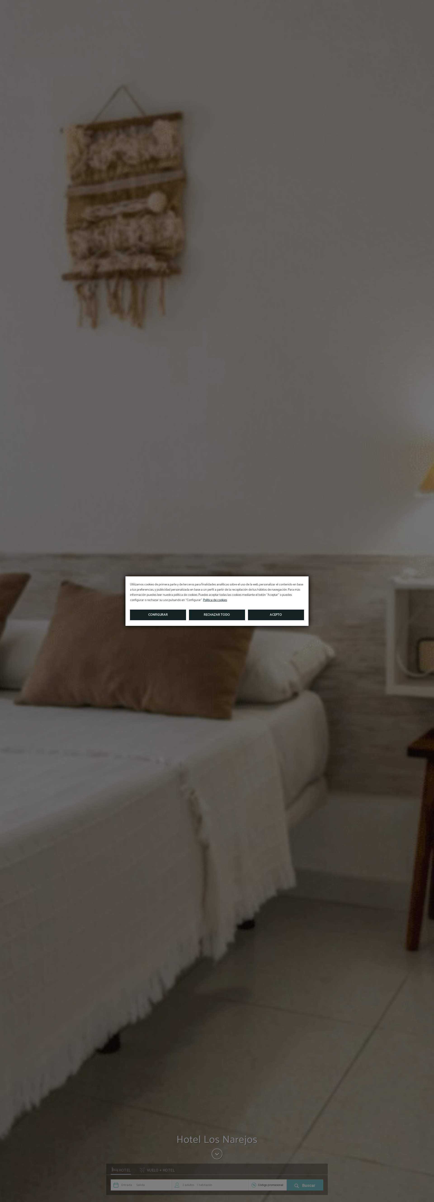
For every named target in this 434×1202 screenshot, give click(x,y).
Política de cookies (215, 600)
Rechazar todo (217, 614)
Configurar (158, 614)
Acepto (276, 614)
